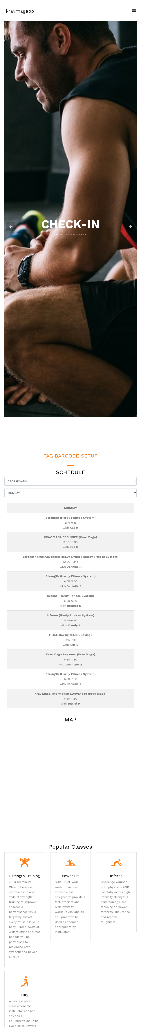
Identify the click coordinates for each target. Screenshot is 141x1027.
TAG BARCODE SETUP (70, 456)
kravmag (19, 11)
